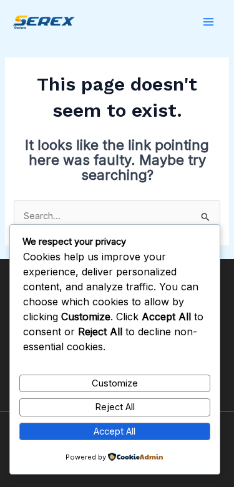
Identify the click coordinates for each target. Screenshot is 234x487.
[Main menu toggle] (208, 22)
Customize (115, 383)
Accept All (114, 431)
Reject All (115, 407)
